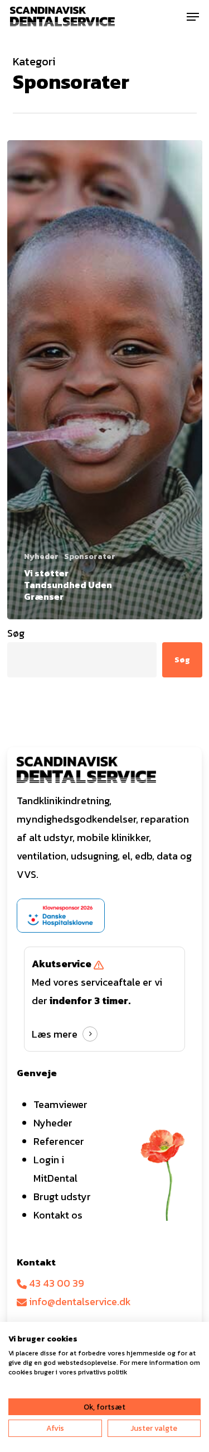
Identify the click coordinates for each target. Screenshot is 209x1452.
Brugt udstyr (62, 1196)
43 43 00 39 (55, 1283)
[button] (193, 16)
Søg (16, 633)
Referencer (58, 1141)
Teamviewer (60, 1104)
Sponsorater (89, 556)
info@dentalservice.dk (79, 1301)
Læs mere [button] (54, 1034)
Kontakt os (57, 1214)
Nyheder (41, 556)
